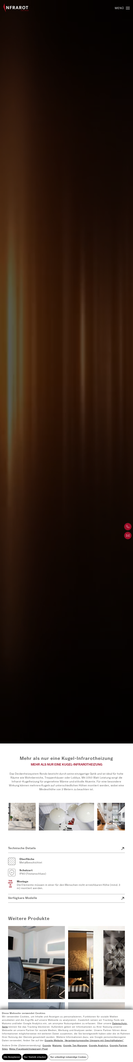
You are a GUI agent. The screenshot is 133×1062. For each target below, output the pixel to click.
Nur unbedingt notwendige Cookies (68, 1057)
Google (46, 1045)
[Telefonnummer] (127, 526)
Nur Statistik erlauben (35, 1057)
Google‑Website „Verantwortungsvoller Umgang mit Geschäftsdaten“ (84, 1040)
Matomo (57, 1045)
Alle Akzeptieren (12, 1057)
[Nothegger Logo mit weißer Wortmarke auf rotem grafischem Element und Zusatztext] (15, 7)
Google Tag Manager (75, 1045)
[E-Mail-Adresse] (127, 535)
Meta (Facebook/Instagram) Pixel (28, 1049)
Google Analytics (98, 1045)
